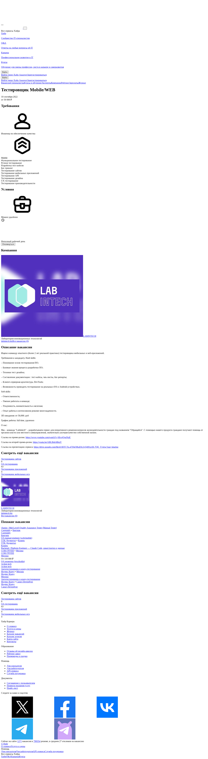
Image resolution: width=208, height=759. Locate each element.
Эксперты (46, 83)
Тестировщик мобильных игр (15, 474)
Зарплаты (73, 83)
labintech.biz (6, 341)
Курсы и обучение (32, 83)
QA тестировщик (9, 464)
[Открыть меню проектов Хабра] (2, 24)
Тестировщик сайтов (11, 459)
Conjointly (6, 530)
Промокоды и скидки (17, 656)
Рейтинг (65, 83)
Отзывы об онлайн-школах (20, 651)
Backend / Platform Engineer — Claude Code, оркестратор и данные (33, 548)
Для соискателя (14, 666)
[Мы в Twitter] (22, 717)
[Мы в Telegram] (22, 739)
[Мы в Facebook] (65, 717)
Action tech (6, 564)
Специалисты (17, 83)
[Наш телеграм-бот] (65, 739)
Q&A (8, 756)
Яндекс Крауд (7, 571)
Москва (19, 550)
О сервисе (12, 626)
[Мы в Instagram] (149, 717)
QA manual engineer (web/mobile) (16, 538)
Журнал (82, 83)
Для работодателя (15, 668)
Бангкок (16, 530)
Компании (56, 83)
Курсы (22, 756)
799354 (37, 741)
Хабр (3, 756)
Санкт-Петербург (24, 582)
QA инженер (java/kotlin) (13, 561)
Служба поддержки (16, 673)
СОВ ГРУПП (7, 550)
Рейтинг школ (13, 653)
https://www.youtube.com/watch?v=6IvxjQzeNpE (48, 437)
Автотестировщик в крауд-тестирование (20, 569)
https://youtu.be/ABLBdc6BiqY (47, 442)
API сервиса (13, 671)
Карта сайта (12, 639)
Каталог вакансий (15, 634)
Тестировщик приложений (14, 469)
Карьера (15, 756)
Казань (21, 540)
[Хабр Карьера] (12, 28)
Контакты (11, 641)
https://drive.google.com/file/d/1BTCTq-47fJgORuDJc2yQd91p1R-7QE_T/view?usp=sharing (76, 447)
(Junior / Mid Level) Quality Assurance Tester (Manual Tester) (29, 528)
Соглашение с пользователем (21, 683)
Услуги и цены (14, 629)
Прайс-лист (12, 688)
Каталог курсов (14, 636)
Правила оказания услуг (18, 685)
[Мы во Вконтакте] (107, 717)
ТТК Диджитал (8, 540)
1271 (19, 741)
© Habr (4, 744)
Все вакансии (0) (20, 341)
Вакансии (6, 83)
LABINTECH (89, 336)
